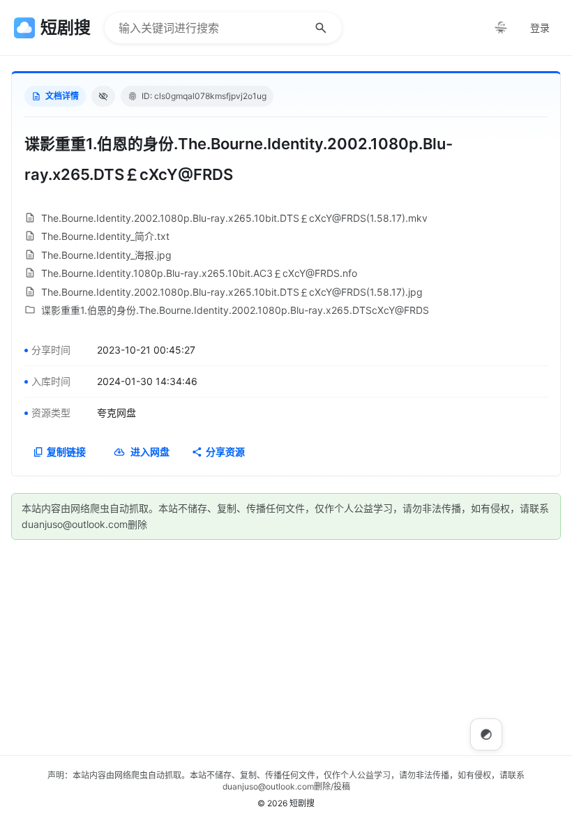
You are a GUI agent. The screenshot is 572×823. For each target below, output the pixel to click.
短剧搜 (302, 803)
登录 (540, 27)
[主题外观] (501, 28)
